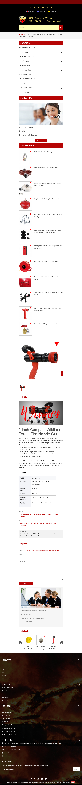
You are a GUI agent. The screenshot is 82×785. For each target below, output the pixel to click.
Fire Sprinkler (25, 65)
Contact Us (41, 141)
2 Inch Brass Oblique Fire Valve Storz (46, 324)
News (3, 669)
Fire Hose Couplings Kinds (9, 734)
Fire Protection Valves (27, 79)
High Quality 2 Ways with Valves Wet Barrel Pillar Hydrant (48, 309)
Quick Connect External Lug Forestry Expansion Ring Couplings (38, 524)
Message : (23, 561)
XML (3, 679)
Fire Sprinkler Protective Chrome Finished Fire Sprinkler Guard (48, 216)
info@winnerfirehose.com (29, 135)
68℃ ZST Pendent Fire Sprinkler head (47, 152)
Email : (21, 554)
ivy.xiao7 (23, 131)
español (53, 12)
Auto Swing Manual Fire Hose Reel (46, 261)
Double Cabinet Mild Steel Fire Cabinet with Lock (47, 278)
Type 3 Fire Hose (6, 718)
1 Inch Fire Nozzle (39, 536)
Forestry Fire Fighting (35, 34)
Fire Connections (25, 74)
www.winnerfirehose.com (12, 756)
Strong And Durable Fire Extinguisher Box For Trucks (48, 247)
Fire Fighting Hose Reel (8, 731)
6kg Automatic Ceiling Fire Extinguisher (47, 199)
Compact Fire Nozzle (26, 536)
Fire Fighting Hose (7, 712)
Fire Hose (4, 709)
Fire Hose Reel (25, 70)
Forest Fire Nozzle (25, 534)
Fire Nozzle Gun (51, 534)
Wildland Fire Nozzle (39, 534)
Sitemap (4, 675)
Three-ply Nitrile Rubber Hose (10, 725)
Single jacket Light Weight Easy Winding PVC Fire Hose (47, 184)
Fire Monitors (25, 61)
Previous (20, 642)
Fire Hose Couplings (27, 88)
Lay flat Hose (5, 721)
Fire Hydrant (24, 92)
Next (61, 642)
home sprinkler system (8, 728)
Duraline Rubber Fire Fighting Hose (46, 167)
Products (4, 666)
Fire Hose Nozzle (7, 715)
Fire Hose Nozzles (27, 56)
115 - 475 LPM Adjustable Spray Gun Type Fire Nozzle (48, 294)
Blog (3, 672)
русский (42, 12)
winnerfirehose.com (64, 782)
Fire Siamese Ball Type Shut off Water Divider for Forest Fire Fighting (40, 515)
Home (23, 34)
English (31, 12)
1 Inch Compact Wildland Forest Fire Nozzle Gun (42, 550)
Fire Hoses (24, 52)
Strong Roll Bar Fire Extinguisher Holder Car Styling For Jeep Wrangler (47, 231)
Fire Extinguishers (26, 83)
